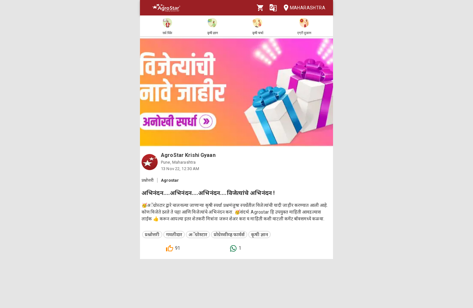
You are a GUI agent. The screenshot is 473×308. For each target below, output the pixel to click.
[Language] (273, 7)
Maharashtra (307, 7)
